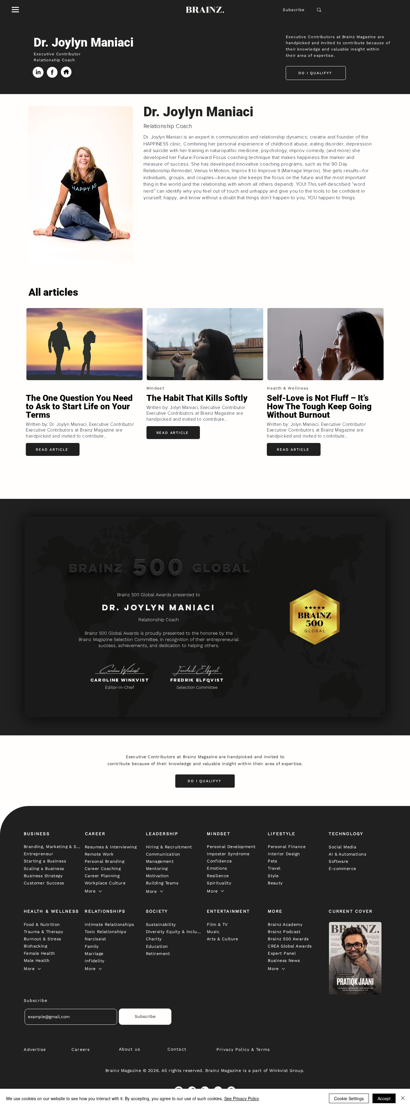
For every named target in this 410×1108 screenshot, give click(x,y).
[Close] (402, 1098)
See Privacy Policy (241, 1098)
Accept (384, 1098)
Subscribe (294, 10)
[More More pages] (100, 891)
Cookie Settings (349, 1098)
